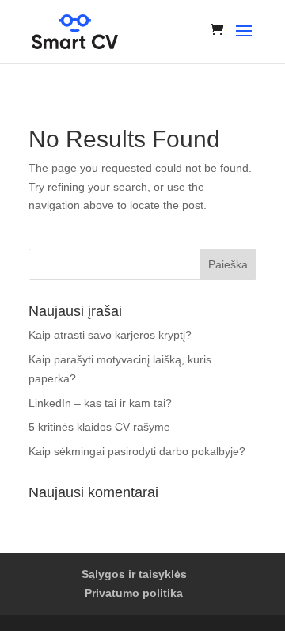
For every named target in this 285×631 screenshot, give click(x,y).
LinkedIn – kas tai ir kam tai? (100, 403)
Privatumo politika (134, 593)
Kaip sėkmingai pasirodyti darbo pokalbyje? (136, 451)
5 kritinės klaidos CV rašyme (99, 426)
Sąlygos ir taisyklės (134, 574)
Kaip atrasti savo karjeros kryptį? (110, 335)
